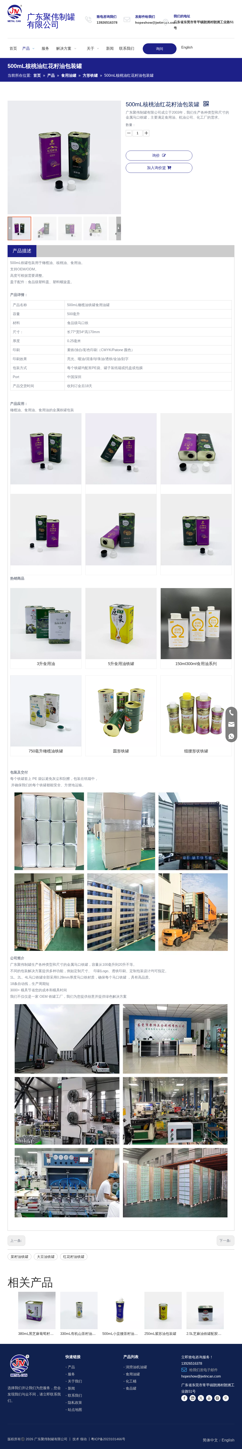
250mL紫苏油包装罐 (160, 1334)
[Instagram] (217, 1398)
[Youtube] (209, 1398)
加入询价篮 (156, 168)
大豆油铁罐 (46, 1257)
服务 (71, 1374)
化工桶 (131, 1381)
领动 (83, 1439)
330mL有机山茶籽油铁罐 (79, 1334)
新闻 (71, 1388)
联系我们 (75, 1395)
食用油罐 (133, 1374)
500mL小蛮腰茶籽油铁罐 (121, 1334)
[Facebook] (184, 1398)
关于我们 (75, 1381)
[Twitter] (201, 1398)
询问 (159, 49)
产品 (71, 1367)
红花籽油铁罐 (73, 1257)
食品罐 (131, 1388)
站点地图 (75, 1410)
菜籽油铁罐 (19, 1257)
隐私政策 (75, 1402)
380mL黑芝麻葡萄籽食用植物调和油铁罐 (37, 1334)
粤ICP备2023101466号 (108, 1439)
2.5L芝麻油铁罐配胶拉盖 (205, 1334)
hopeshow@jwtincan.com (156, 22)
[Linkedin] (193, 1398)
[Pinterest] (226, 1398)
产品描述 (22, 250)
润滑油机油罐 (136, 1367)
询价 (156, 155)
